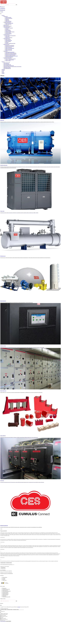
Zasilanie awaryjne (5, 592)
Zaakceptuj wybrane (3, 562)
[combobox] (8, 5)
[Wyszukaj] (16, 4)
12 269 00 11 (3, 8)
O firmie (4, 578)
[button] (0, 543)
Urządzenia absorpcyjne (6, 589)
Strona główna (5, 577)
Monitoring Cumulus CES (6, 596)
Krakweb (18, 606)
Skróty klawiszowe (3, 621)
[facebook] (0, 605)
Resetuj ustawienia (8, 621)
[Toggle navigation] (0, 13)
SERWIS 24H (3, 10)
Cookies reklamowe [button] (2, 549)
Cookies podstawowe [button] (2, 537)
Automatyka (4, 595)
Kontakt (4, 579)
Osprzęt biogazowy (5, 591)
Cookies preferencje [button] (2, 557)
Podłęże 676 (3, 6)
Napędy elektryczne (6, 593)
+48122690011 (3, 567)
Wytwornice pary (5, 590)
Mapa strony (4, 580)
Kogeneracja (4, 588)
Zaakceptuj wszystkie (9, 562)
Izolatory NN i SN (5, 594)
